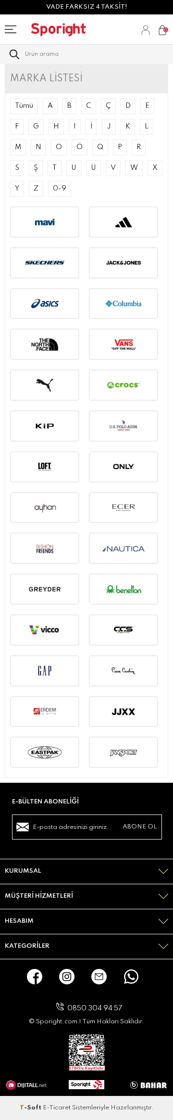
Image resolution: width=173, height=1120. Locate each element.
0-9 (59, 188)
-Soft (31, 1108)
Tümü (24, 105)
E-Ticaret (57, 1108)
